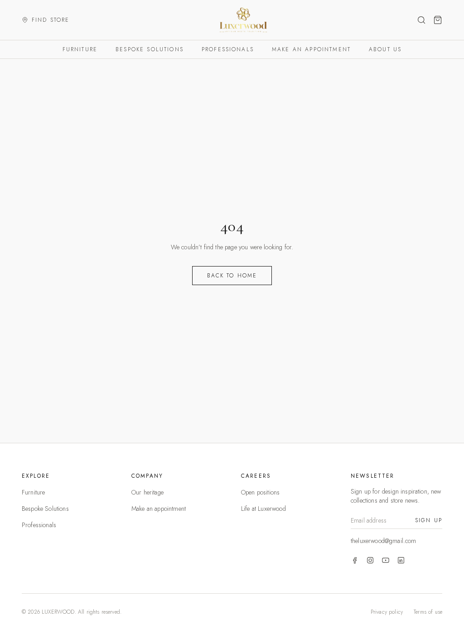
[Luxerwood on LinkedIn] (401, 560)
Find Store (51, 20)
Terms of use (428, 612)
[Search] (421, 19)
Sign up (428, 520)
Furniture (80, 49)
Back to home (232, 276)
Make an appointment (311, 49)
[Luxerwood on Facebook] (355, 560)
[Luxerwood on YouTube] (386, 560)
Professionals (228, 49)
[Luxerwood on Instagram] (370, 560)
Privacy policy (387, 612)
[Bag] (437, 19)
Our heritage (147, 492)
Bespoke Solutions (150, 49)
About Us (385, 49)
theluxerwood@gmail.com (383, 540)
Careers (256, 476)
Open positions (260, 492)
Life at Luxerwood (263, 508)
